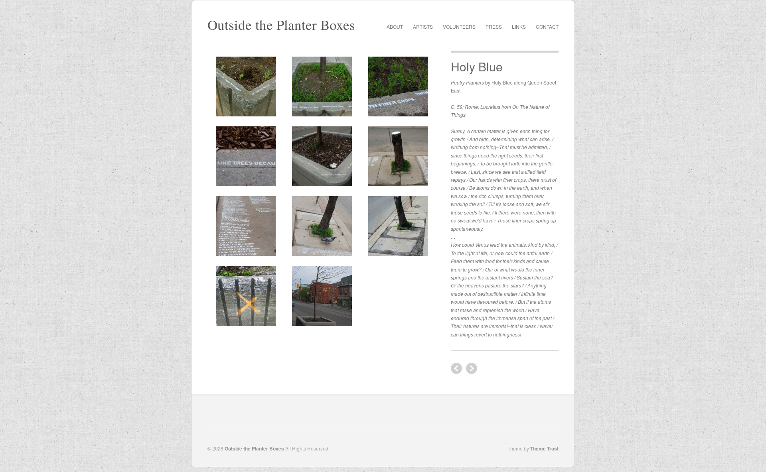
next (456, 368)
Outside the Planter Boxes (281, 24)
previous (471, 368)
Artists (423, 26)
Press (494, 26)
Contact (547, 26)
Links (519, 26)
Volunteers (459, 26)
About (395, 26)
